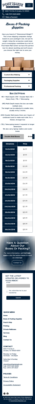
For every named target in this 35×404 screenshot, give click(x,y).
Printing (6, 326)
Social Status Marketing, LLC (18, 400)
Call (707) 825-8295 (12, 14)
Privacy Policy (8, 381)
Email (8, 282)
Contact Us (7, 340)
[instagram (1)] (4, 393)
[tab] (12, 136)
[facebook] (7, 393)
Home (5, 315)
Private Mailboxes (9, 329)
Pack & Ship (7, 322)
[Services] (28, 333)
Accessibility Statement (12, 385)
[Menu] (29, 5)
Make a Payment (11, 17)
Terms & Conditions (10, 377)
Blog (5, 336)
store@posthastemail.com (12, 364)
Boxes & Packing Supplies (12, 319)
